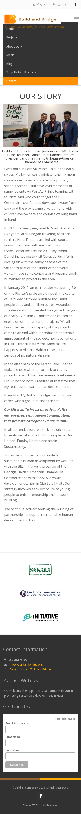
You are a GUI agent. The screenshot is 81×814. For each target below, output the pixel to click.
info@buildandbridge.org (50, 4)
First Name (13, 736)
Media (10, 55)
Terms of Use (49, 804)
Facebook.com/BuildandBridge (30, 669)
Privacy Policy (31, 804)
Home (10, 29)
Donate (11, 81)
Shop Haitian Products (21, 72)
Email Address (16, 723)
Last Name (12, 750)
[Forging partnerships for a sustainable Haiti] (33, 16)
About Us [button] (13, 46)
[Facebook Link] (75, 4)
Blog (9, 64)
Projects (11, 37)
